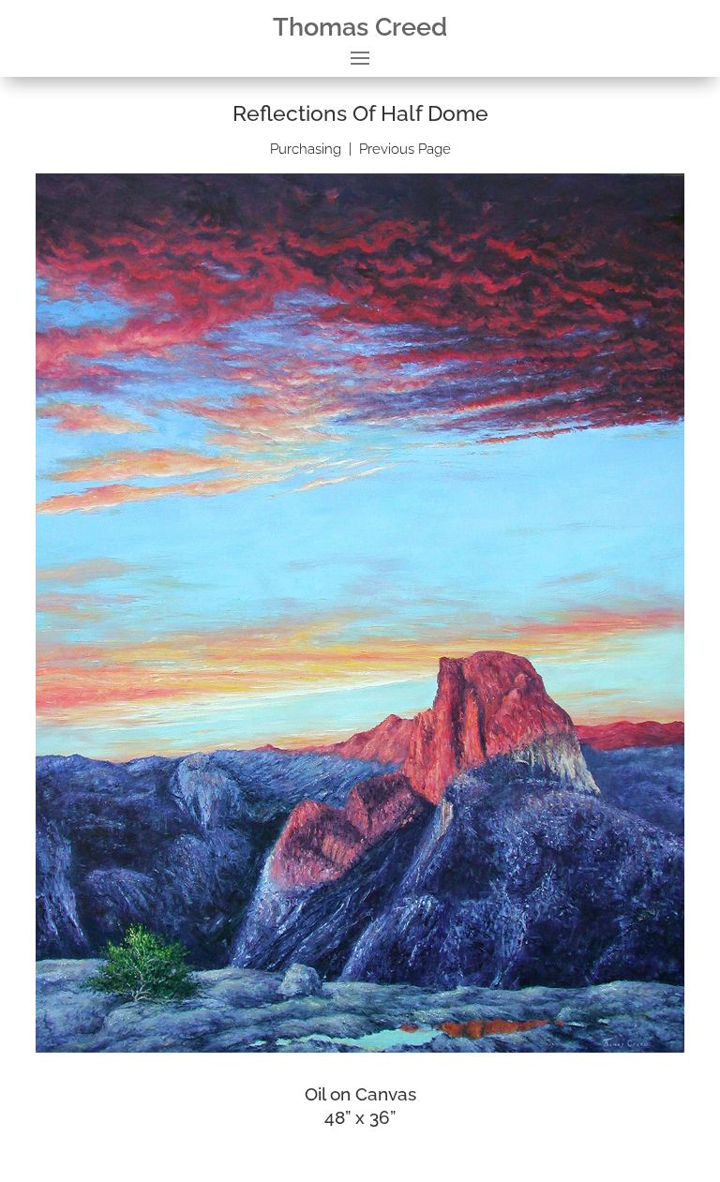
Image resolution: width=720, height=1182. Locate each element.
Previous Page (405, 149)
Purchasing (305, 149)
